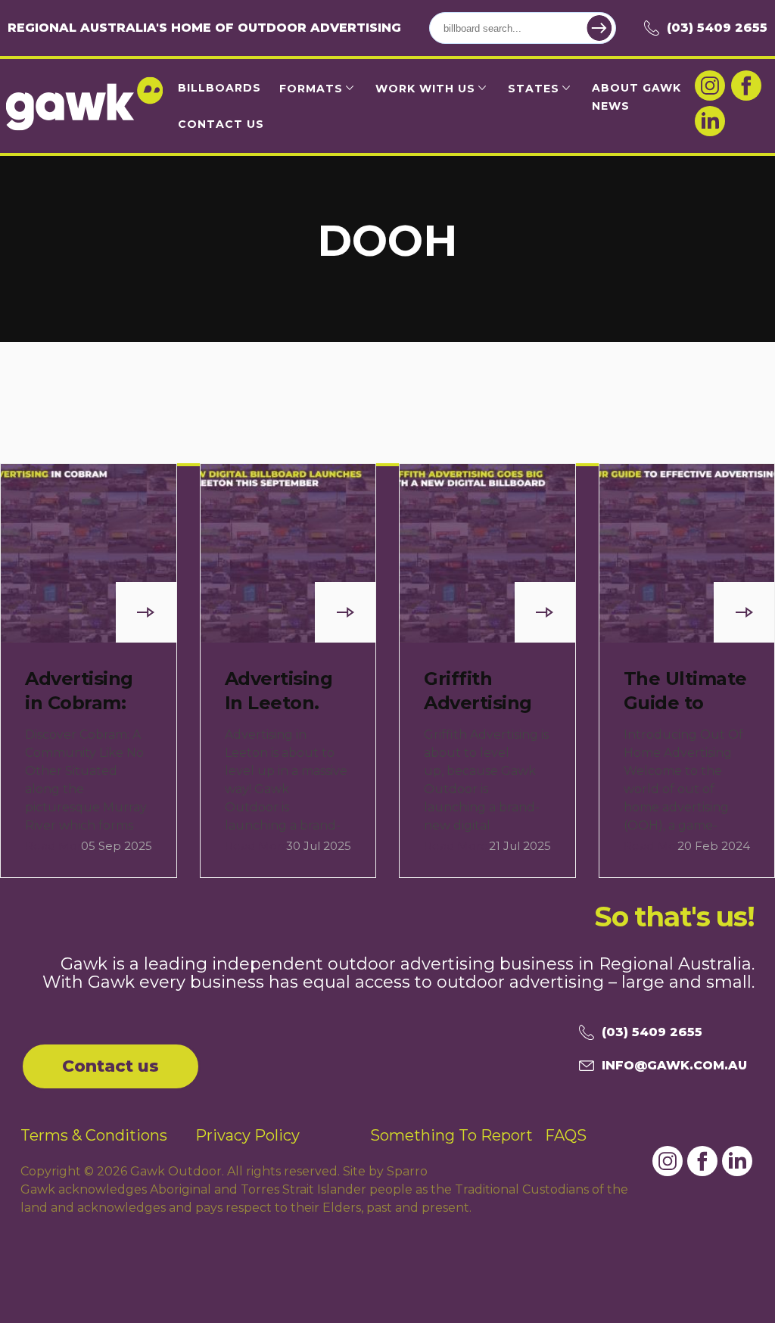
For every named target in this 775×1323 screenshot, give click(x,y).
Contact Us (221, 124)
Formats (311, 88)
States (533, 88)
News (611, 106)
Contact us (110, 1066)
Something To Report (451, 1135)
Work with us (425, 88)
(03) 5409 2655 (717, 27)
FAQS (566, 1135)
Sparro (407, 1171)
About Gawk (636, 88)
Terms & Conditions (93, 1135)
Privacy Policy (247, 1135)
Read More (57, 846)
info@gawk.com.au (674, 1065)
